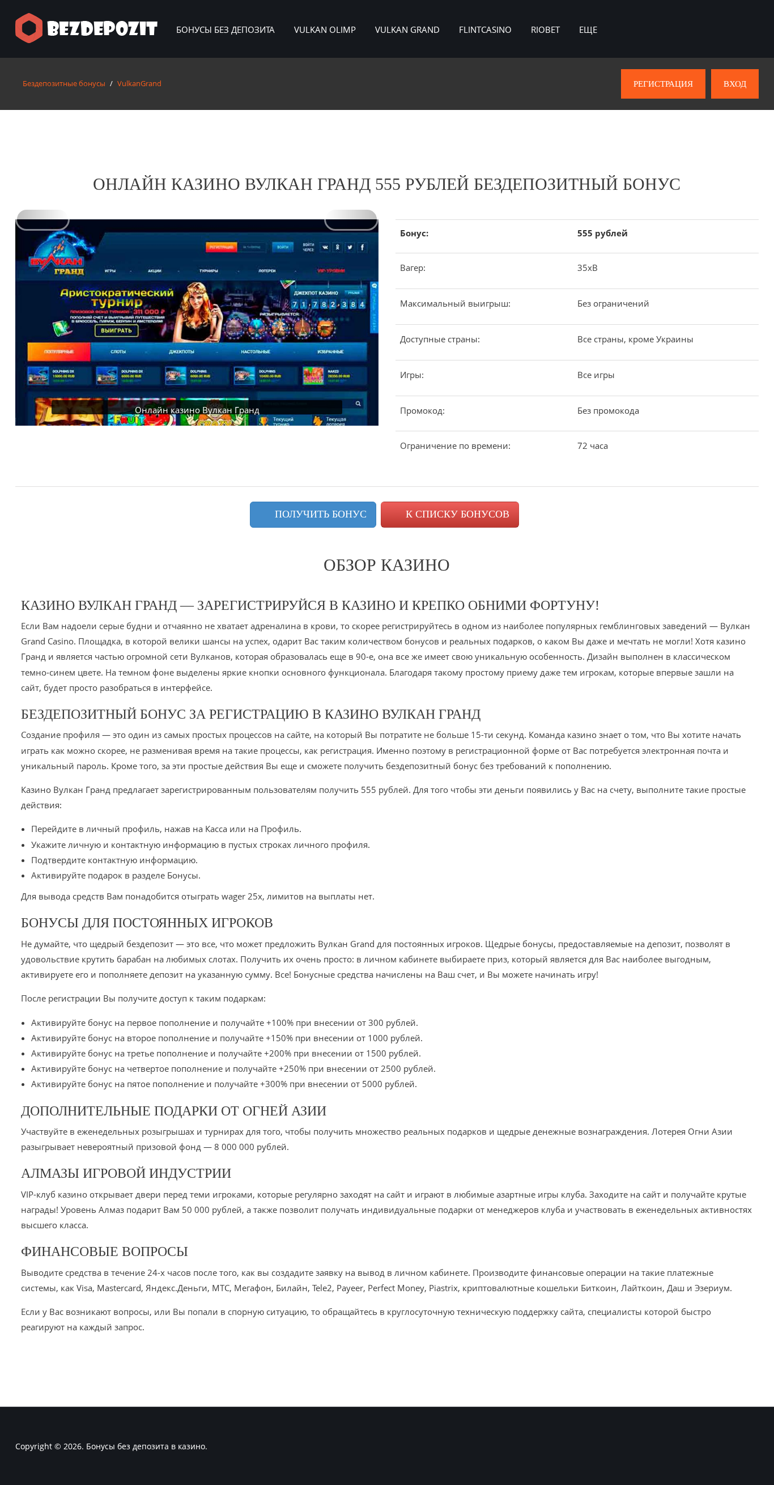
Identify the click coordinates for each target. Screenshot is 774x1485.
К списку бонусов (456, 514)
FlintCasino (485, 29)
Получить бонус (319, 514)
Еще (588, 29)
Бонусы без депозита (225, 29)
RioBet (545, 29)
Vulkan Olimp (325, 29)
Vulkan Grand (407, 29)
